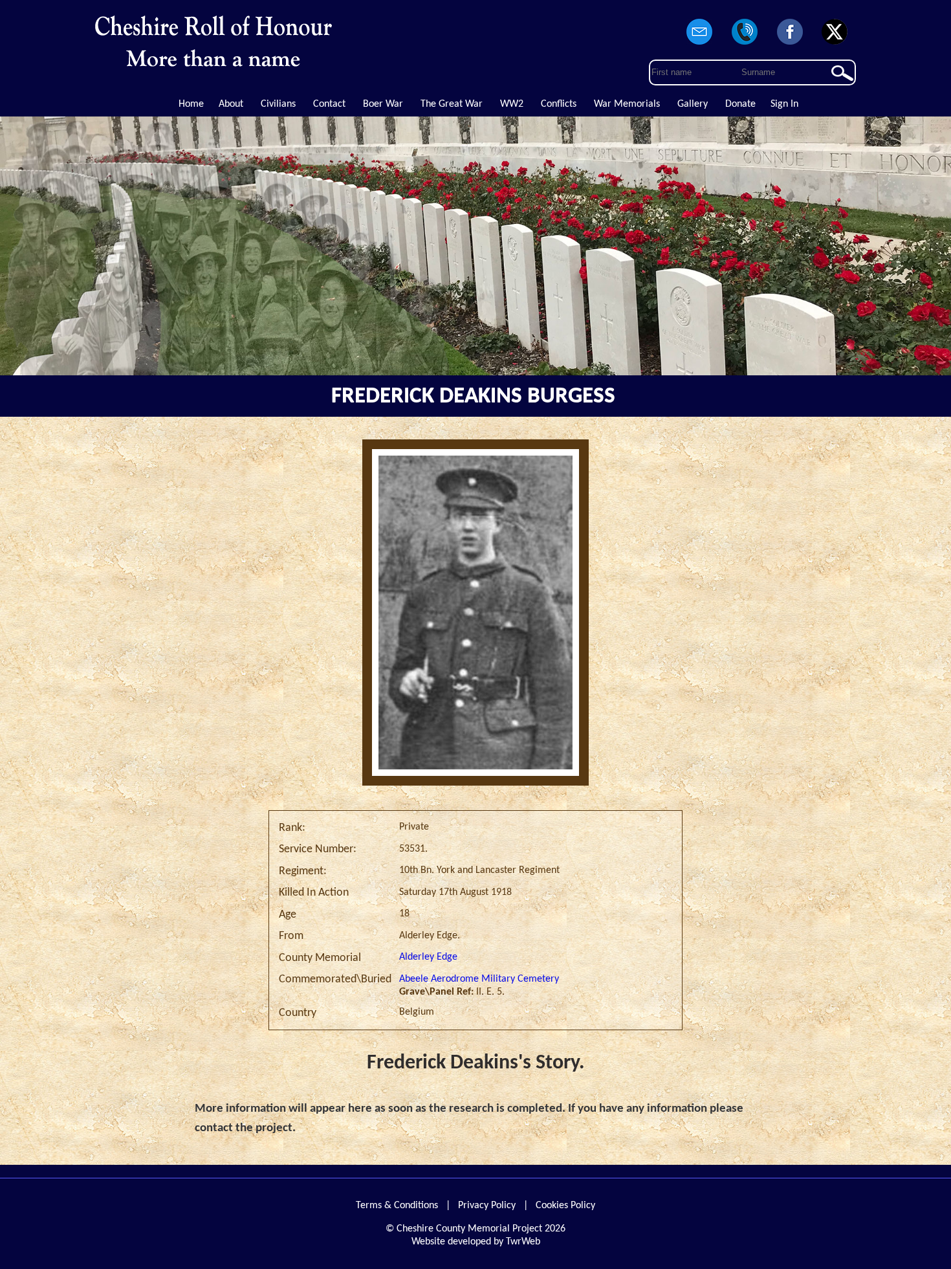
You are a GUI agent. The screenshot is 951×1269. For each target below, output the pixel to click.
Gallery (692, 104)
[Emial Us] (700, 45)
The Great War (452, 104)
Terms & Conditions (397, 1205)
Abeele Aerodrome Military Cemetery (479, 979)
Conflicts (558, 104)
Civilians (278, 104)
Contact (329, 104)
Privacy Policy (487, 1205)
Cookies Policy (565, 1205)
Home (191, 104)
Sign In (784, 104)
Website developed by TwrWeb (475, 1242)
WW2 (511, 104)
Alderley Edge (428, 957)
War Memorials (627, 104)
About (231, 104)
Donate (740, 104)
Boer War (383, 104)
